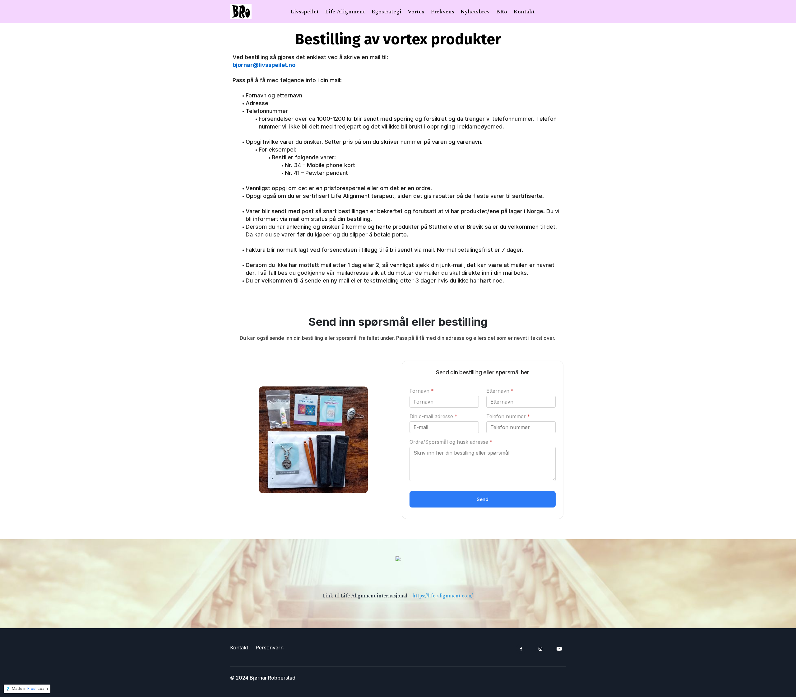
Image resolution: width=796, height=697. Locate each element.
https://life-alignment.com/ (443, 596)
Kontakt (239, 647)
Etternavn (500, 391)
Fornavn (422, 391)
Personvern (270, 647)
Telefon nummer (508, 416)
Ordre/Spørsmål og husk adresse (451, 442)
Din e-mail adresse (433, 416)
